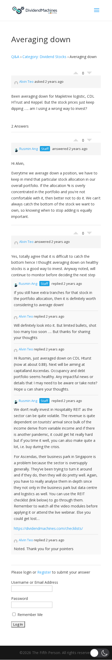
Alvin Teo (26, 81)
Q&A (15, 56)
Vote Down (89, 74)
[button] (99, 653)
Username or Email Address (34, 582)
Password (19, 598)
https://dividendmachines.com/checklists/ (48, 528)
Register (44, 572)
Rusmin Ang (28, 148)
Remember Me (29, 614)
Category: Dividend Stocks (44, 56)
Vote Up (75, 71)
